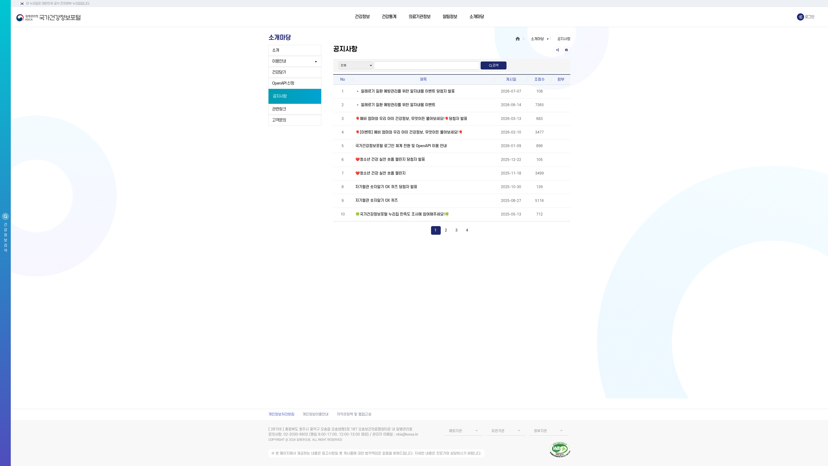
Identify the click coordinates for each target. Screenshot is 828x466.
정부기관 (540, 431)
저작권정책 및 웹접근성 (354, 414)
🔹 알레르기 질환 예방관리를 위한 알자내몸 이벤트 (395, 105)
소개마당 (476, 16)
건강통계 (389, 16)
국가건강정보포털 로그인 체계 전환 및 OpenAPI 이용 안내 (401, 146)
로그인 (809, 17)
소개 (275, 50)
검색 (495, 65)
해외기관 (455, 431)
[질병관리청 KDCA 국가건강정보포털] (48, 17)
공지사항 (280, 96)
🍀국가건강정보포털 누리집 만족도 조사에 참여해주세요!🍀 (402, 214)
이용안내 (279, 61)
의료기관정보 (419, 16)
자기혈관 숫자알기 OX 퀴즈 (376, 200)
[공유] (557, 50)
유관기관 (497, 431)
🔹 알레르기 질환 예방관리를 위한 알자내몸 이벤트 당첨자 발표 (405, 91)
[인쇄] (566, 50)
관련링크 (279, 109)
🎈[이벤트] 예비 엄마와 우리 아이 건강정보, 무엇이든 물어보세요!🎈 (409, 132)
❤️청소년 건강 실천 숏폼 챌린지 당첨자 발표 (390, 159)
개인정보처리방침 (281, 414)
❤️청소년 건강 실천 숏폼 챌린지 (380, 173)
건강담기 (279, 72)
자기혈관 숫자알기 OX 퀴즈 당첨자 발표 (386, 187)
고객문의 (279, 120)
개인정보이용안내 (315, 414)
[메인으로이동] (517, 39)
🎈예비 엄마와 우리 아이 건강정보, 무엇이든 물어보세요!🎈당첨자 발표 (411, 119)
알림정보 (450, 16)
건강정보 (362, 16)
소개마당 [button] (537, 39)
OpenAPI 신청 (283, 83)
